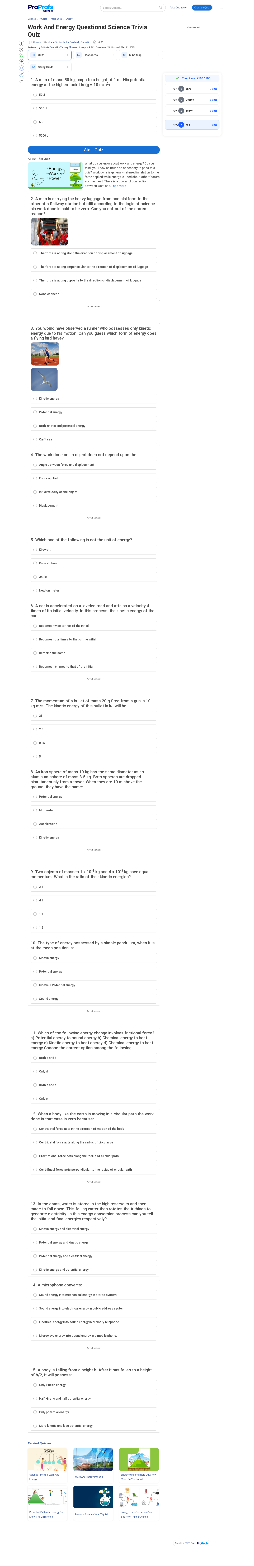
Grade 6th (53, 42)
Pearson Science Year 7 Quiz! (91, 1514)
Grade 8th (74, 42)
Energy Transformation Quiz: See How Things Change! (137, 1514)
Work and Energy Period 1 (89, 1477)
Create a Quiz (201, 7)
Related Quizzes (39, 1443)
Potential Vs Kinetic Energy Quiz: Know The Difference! (47, 1514)
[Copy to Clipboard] (22, 74)
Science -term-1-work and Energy (44, 1477)
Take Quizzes (177, 7)
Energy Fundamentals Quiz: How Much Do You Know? (139, 1477)
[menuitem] (178, 8)
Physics (37, 42)
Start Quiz (93, 149)
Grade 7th (64, 42)
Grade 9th (85, 42)
